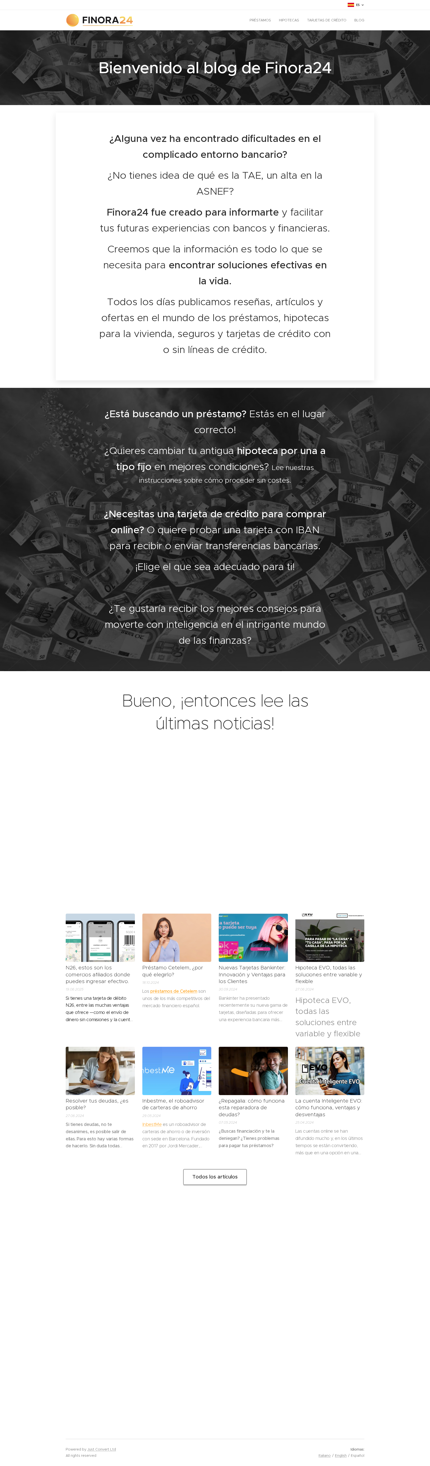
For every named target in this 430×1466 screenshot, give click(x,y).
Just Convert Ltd (101, 1449)
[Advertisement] (215, 829)
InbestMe (152, 1124)
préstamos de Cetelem (173, 991)
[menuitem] (261, 20)
